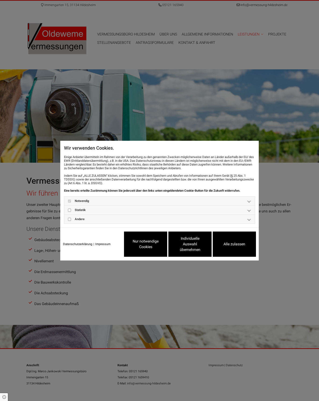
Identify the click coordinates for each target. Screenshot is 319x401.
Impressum (102, 244)
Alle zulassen (234, 244)
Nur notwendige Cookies (146, 244)
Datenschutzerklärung (77, 244)
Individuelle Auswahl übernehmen (190, 244)
